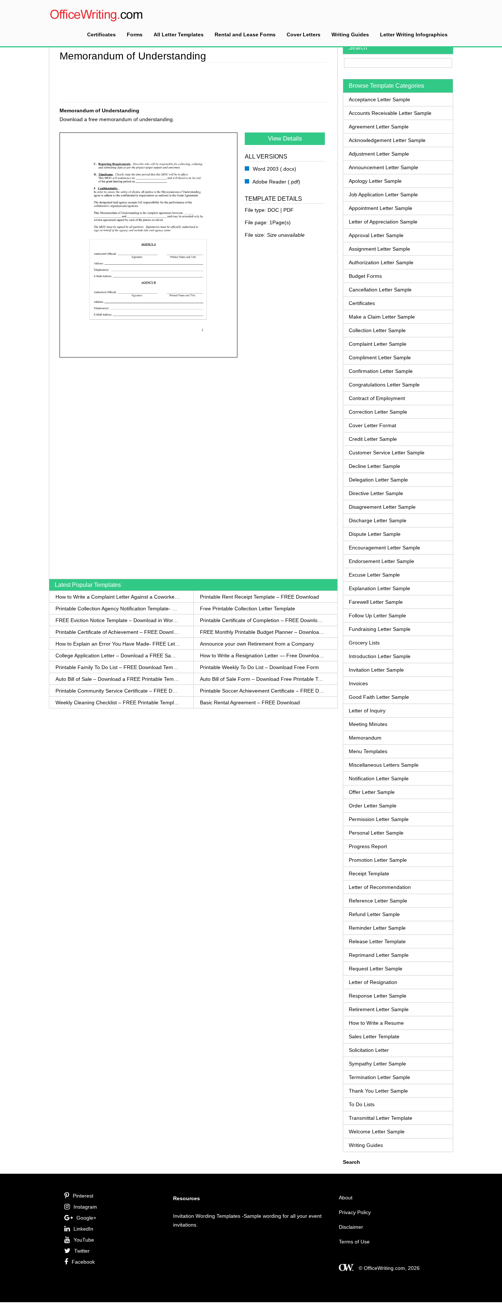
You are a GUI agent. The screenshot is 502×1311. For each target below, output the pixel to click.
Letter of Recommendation (380, 887)
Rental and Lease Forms (245, 34)
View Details (285, 138)
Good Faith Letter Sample (379, 697)
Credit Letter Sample (373, 439)
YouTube (83, 1240)
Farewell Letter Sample (376, 602)
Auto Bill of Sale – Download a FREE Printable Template (117, 679)
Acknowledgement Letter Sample (387, 140)
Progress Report (368, 846)
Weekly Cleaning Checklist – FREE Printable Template (117, 702)
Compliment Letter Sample (380, 357)
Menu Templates (368, 751)
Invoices (358, 683)
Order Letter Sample (373, 806)
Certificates (101, 34)
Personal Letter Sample (376, 833)
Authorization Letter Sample (381, 262)
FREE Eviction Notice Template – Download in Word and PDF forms (117, 620)
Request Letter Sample (375, 969)
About (345, 1198)
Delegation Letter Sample (378, 480)
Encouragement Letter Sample (384, 548)
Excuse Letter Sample (374, 575)
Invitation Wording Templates (206, 1216)
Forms (135, 34)
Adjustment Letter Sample (379, 154)
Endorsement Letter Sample (381, 561)
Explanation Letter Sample (379, 588)
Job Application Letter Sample (383, 194)
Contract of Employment (377, 398)
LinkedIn (83, 1229)
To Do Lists (361, 1104)
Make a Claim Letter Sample (382, 317)
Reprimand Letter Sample (379, 955)
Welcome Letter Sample (377, 1131)
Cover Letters (303, 34)
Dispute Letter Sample (375, 534)
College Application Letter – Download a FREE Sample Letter (117, 655)
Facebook (83, 1262)
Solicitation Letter (369, 1050)
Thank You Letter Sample (378, 1091)
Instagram (85, 1207)
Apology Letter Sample (375, 181)
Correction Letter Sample (378, 412)
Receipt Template (369, 873)
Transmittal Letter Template (380, 1118)
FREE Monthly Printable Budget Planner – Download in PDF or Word (262, 632)
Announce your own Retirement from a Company (257, 644)
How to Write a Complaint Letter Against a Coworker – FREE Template (117, 597)
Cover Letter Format (372, 425)
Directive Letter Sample (376, 493)
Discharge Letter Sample (377, 520)
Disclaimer (351, 1227)
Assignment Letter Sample (379, 249)
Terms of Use (354, 1242)
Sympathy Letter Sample (377, 1064)
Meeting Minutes (368, 724)
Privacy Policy (355, 1212)
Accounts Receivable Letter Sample (390, 113)
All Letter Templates (179, 34)
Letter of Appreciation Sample (383, 222)
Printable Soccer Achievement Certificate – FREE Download (262, 691)
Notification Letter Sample (379, 778)
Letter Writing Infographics (414, 34)
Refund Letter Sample (374, 914)
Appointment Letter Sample (380, 208)
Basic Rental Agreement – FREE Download (250, 702)
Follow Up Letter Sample (377, 615)
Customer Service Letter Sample (386, 452)
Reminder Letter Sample (377, 928)
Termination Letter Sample (379, 1077)
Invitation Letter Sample (376, 670)
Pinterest (83, 1196)
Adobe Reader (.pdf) (275, 182)
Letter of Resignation (373, 982)
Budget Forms (365, 276)
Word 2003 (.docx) (273, 169)
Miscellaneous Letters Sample (384, 765)
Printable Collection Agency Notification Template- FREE (117, 608)
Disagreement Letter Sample (382, 507)
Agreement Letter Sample (379, 127)
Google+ (86, 1218)
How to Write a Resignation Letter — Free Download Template (262, 655)
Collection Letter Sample (377, 330)
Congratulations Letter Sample (384, 385)
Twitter (82, 1251)
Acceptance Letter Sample (379, 99)
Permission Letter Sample (379, 819)
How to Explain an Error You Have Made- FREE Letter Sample (117, 644)
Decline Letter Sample (374, 466)
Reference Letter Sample (378, 901)
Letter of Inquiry (367, 710)
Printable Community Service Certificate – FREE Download (117, 691)
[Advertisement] (193, 81)
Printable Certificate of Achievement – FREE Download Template (117, 632)
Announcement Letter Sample (383, 167)
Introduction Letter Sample (379, 656)
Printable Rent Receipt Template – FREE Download (259, 597)
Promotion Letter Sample (378, 860)
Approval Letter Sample (376, 235)
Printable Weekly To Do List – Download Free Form (259, 667)
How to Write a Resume (376, 1023)
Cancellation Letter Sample (380, 290)
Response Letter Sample (377, 996)
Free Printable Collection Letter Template (247, 608)
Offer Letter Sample (372, 792)
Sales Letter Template (374, 1036)
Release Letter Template (377, 941)
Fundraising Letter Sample (379, 629)
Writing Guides (350, 34)
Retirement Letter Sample (379, 1009)
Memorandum (365, 738)
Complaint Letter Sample (377, 344)
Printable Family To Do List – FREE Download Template (117, 667)
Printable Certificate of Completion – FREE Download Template (262, 620)
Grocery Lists (364, 643)
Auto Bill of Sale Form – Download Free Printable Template (262, 679)
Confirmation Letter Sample (381, 371)
